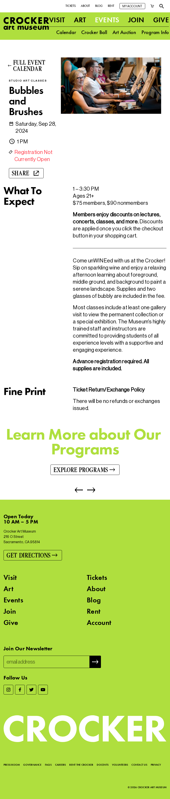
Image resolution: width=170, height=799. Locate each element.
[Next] (89, 490)
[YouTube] (43, 690)
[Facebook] (20, 690)
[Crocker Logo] (26, 23)
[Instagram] (8, 690)
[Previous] (79, 490)
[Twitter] (31, 690)
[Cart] (152, 6)
